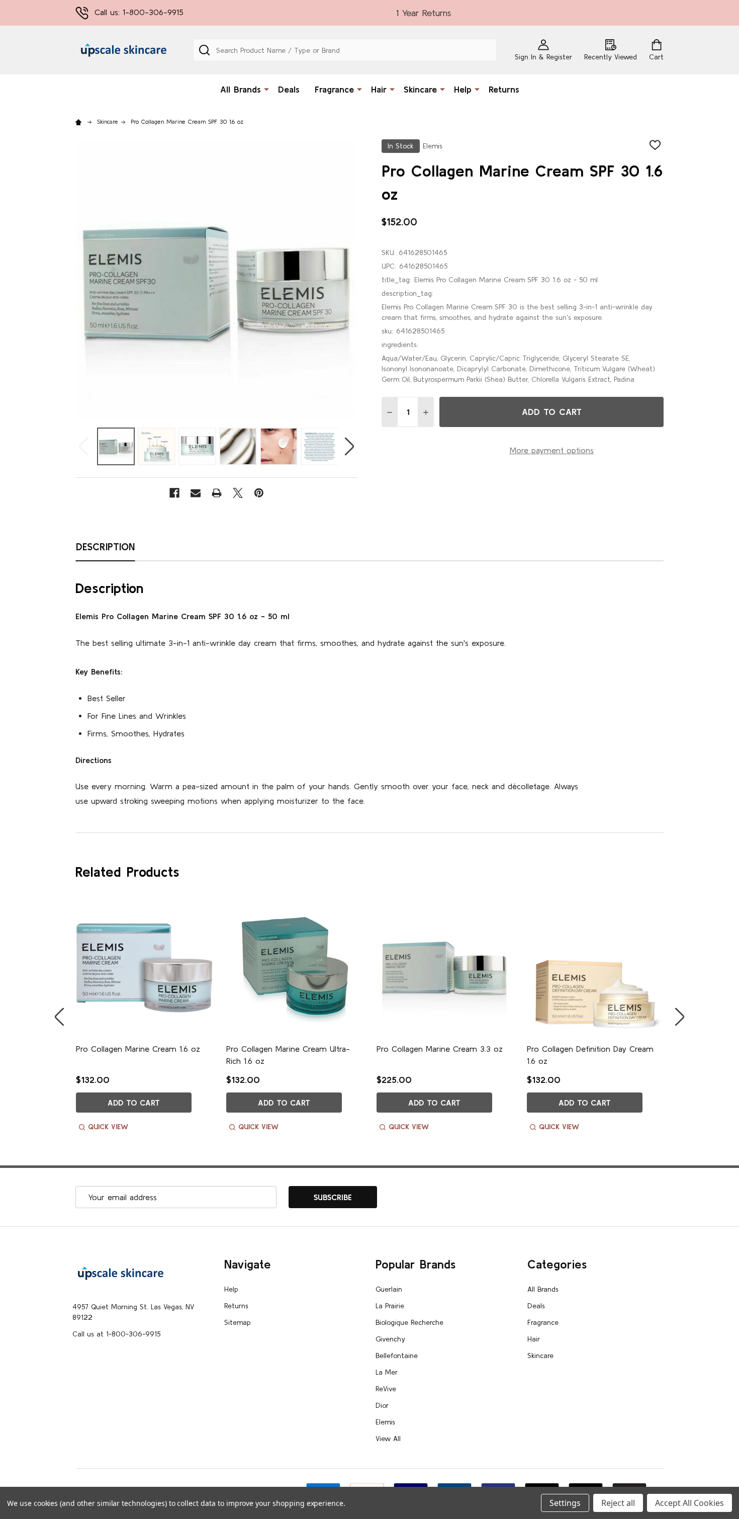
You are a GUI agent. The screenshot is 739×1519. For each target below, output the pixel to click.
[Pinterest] (259, 493)
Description (105, 546)
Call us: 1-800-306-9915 (139, 12)
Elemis (385, 1422)
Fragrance (334, 89)
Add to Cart (552, 411)
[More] (266, 88)
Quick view (108, 1127)
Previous (83, 446)
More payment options (552, 450)
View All (388, 1438)
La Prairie (390, 1306)
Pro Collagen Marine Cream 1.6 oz (138, 1048)
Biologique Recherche (409, 1322)
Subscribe (333, 1197)
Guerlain (389, 1289)
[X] (238, 493)
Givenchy (390, 1339)
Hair (379, 89)
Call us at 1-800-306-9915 (116, 1334)
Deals (289, 89)
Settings (565, 1502)
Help (463, 89)
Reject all (618, 1502)
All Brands (240, 89)
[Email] (196, 493)
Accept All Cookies (689, 1502)
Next (349, 446)
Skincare (420, 89)
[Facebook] (174, 493)
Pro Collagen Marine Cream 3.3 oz (440, 1048)
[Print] (217, 493)
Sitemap (237, 1322)
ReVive (386, 1389)
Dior (382, 1405)
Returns (504, 89)
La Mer (387, 1372)
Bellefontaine (397, 1356)
